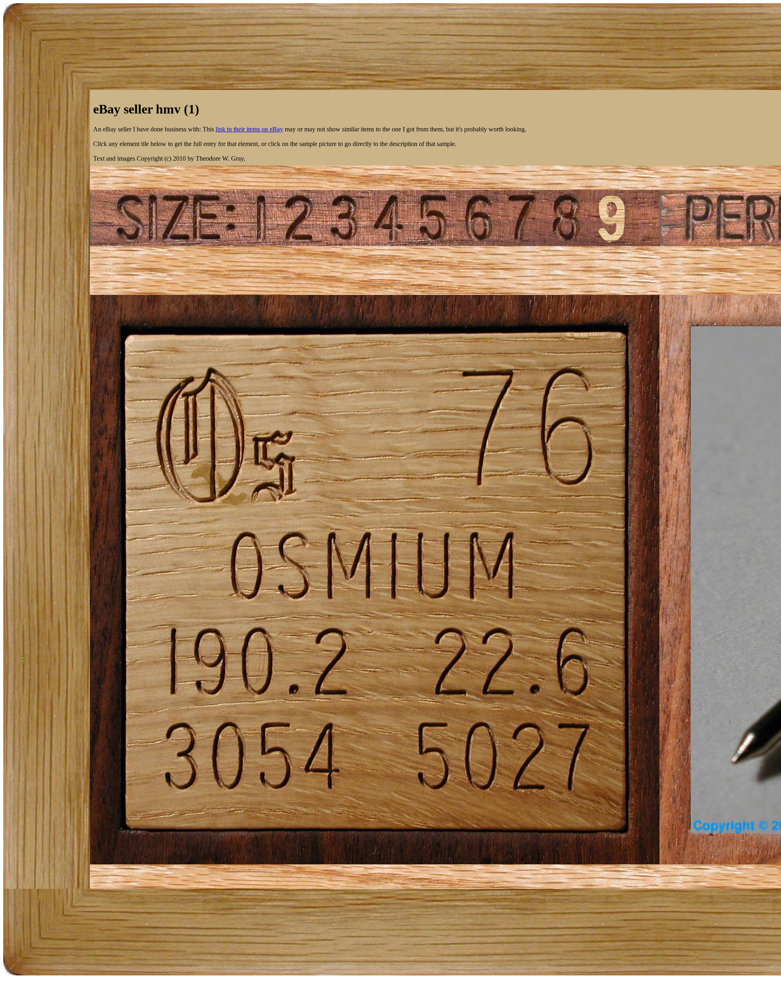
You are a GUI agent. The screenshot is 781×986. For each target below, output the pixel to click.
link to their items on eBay (249, 129)
